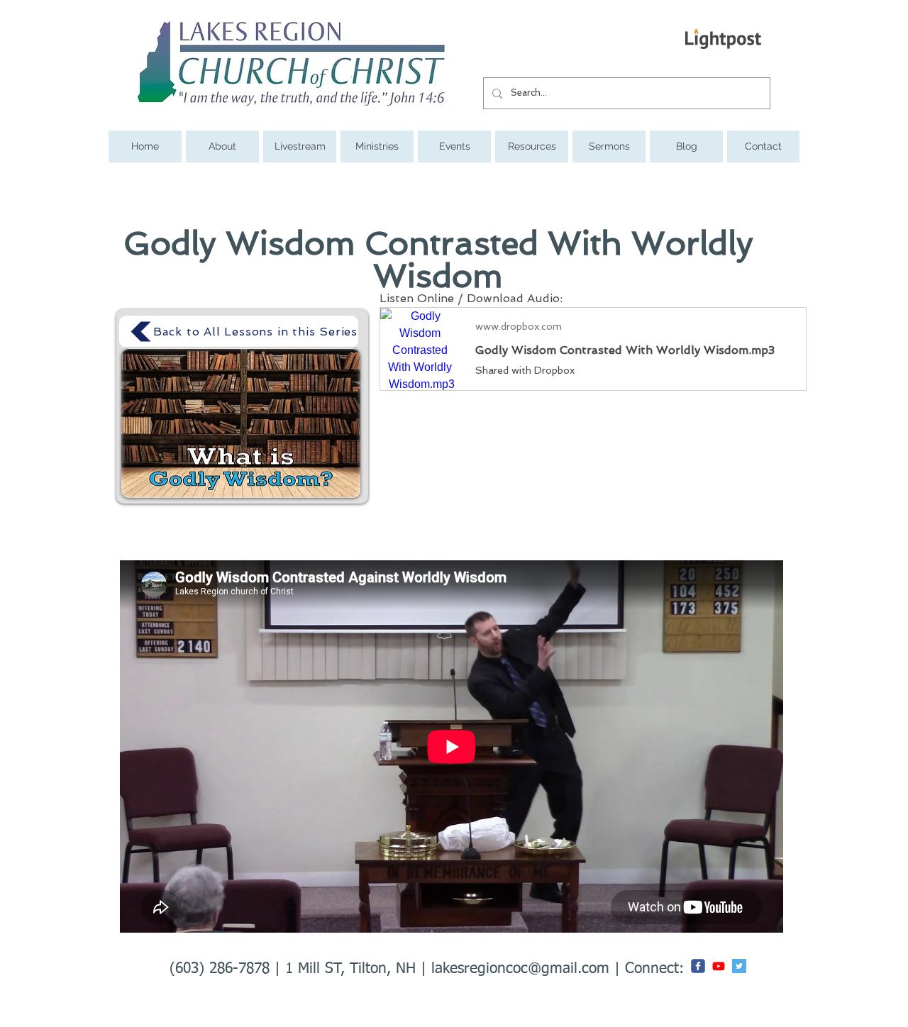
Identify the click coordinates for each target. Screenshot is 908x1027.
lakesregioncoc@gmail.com (520, 969)
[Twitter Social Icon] (739, 966)
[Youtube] (719, 966)
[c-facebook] (698, 966)
